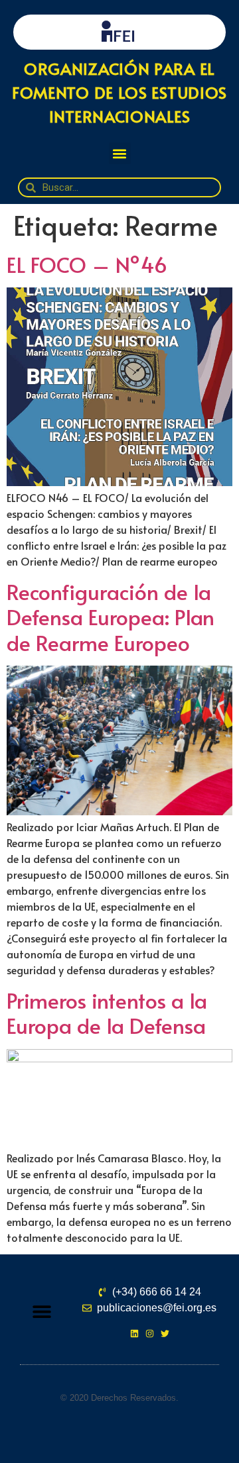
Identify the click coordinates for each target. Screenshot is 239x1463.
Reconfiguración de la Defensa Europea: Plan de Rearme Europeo (110, 617)
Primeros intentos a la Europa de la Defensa (107, 1012)
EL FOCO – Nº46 (87, 264)
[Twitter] (165, 1333)
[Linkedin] (134, 1333)
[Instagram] (149, 1333)
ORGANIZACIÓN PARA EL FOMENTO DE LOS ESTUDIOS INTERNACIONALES (119, 92)
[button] (120, 153)
